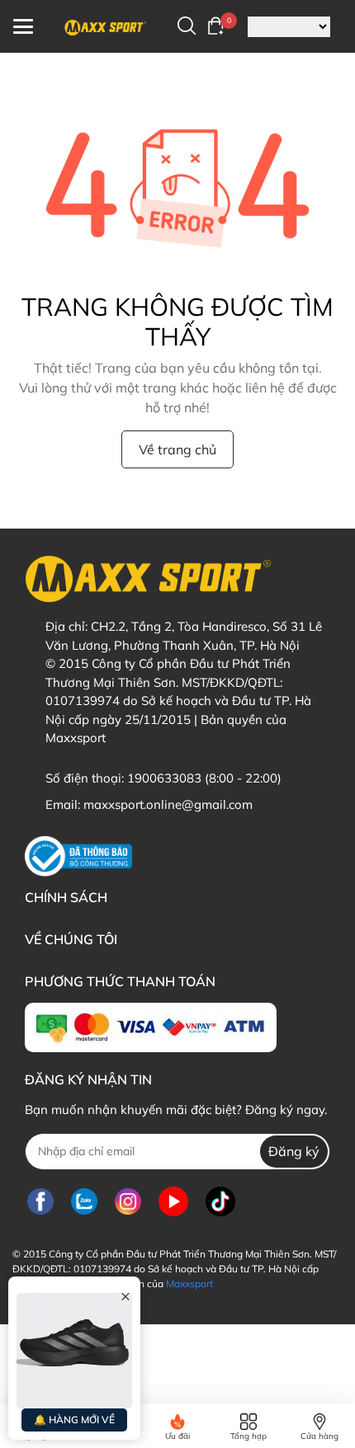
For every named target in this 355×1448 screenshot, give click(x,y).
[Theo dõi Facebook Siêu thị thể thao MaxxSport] (40, 1201)
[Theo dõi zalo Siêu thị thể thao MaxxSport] (84, 1201)
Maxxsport (189, 1283)
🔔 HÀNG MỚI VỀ (74, 1419)
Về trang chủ (177, 449)
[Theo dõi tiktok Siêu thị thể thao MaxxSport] (220, 1201)
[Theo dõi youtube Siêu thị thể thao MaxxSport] (173, 1201)
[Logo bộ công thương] (78, 856)
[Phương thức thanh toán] (151, 1027)
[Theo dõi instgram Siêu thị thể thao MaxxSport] (128, 1201)
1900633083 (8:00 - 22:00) (204, 778)
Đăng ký (294, 1151)
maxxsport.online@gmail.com (168, 804)
